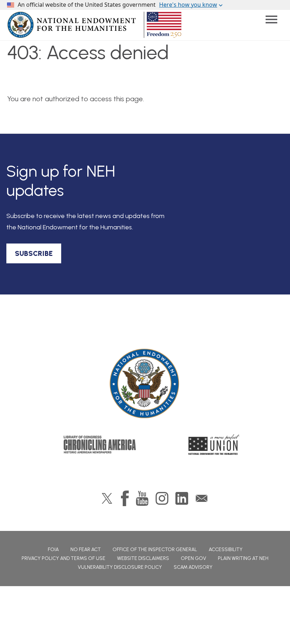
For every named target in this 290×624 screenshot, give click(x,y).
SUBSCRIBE (34, 253)
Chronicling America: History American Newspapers (100, 444)
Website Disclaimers (143, 558)
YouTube (142, 498)
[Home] (145, 384)
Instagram (162, 498)
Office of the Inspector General (154, 549)
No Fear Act (85, 549)
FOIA (53, 549)
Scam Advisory (193, 567)
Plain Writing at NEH (243, 558)
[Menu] (271, 19)
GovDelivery (201, 498)
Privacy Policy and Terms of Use (63, 558)
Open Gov (193, 558)
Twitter (107, 498)
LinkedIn (181, 498)
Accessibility (226, 549)
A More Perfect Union (214, 444)
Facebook (125, 498)
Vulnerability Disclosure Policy (120, 567)
